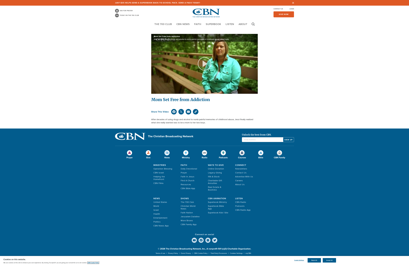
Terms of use (160, 253)
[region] (204, 260)
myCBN (248, 253)
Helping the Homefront (159, 178)
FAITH (197, 24)
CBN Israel (158, 172)
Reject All (314, 260)
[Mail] (188, 111)
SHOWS (185, 198)
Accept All (329, 260)
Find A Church (187, 180)
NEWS (156, 198)
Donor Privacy (186, 253)
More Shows (187, 220)
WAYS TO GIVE (216, 165)
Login (291, 9)
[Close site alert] (293, 3)
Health (156, 214)
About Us (240, 184)
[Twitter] (181, 111)
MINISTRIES (159, 165)
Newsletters (241, 169)
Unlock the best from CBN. (256, 134)
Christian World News (188, 207)
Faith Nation (187, 212)
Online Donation (216, 169)
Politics (157, 222)
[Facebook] (174, 111)
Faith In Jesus (187, 176)
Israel (156, 210)
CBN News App (161, 226)
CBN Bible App (188, 188)
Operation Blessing (162, 169)
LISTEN (230, 24)
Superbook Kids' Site (218, 212)
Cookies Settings (236, 253)
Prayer (184, 172)
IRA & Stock (214, 176)
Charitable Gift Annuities (215, 182)
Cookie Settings (299, 260)
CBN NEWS (183, 24)
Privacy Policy (173, 253)
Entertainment (160, 218)
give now (284, 14)
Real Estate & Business (214, 188)
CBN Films (158, 183)
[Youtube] (194, 240)
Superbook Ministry (217, 202)
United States (160, 202)
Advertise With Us (244, 176)
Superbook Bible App (216, 207)
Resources (186, 184)
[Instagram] (207, 240)
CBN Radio (240, 202)
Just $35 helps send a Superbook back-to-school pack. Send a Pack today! (157, 2)
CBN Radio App (243, 210)
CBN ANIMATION (217, 198)
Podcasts (240, 206)
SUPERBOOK (213, 24)
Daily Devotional (189, 169)
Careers (239, 180)
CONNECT (240, 165)
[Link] (195, 111)
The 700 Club (163, 24)
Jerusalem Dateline (190, 216)
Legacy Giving (215, 172)
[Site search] (253, 25)
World (156, 206)
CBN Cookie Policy (200, 253)
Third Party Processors (218, 253)
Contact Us (278, 9)
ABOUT (243, 24)
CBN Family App (189, 224)
